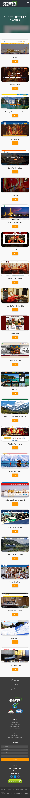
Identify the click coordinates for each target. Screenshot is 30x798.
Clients (8, 17)
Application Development (15, 724)
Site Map (25, 789)
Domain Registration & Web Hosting (15, 737)
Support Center (16, 680)
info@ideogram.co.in (16, 688)
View (15, 61)
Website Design (15, 722)
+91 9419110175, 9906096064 (16, 693)
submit (15, 759)
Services (9, 789)
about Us (5, 789)
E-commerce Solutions (15, 735)
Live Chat (16, 684)
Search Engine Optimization (15, 728)
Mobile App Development (15, 726)
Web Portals (15, 731)
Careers (17, 789)
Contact (21, 789)
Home (2, 789)
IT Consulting (15, 733)
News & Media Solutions (15, 730)
